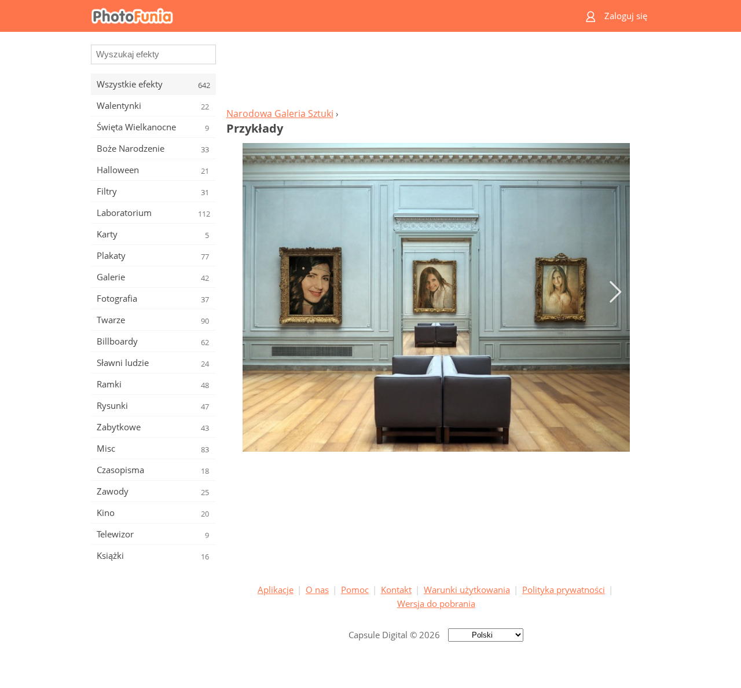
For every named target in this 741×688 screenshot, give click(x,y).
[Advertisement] (436, 73)
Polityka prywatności (563, 589)
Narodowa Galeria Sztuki (279, 113)
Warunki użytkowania (467, 589)
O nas (317, 589)
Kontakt (396, 589)
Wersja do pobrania (436, 603)
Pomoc (355, 589)
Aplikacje (276, 589)
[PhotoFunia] (326, 16)
